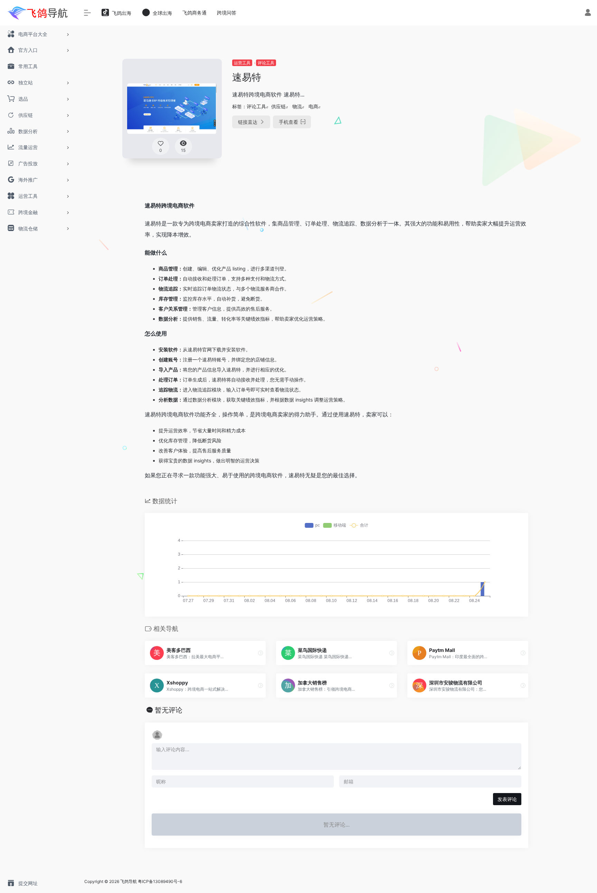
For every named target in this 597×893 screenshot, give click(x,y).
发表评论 (507, 799)
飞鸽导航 (128, 881)
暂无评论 (168, 710)
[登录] (587, 13)
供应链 (278, 106)
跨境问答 (226, 13)
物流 (297, 106)
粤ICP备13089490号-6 (160, 881)
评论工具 (266, 62)
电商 (313, 106)
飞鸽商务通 (194, 13)
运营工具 (242, 62)
